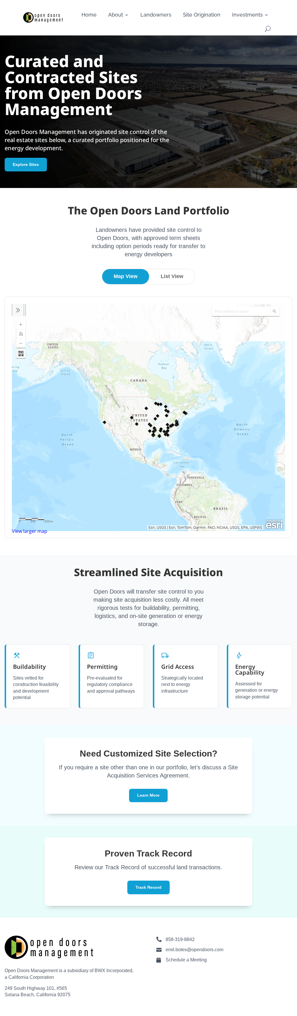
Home (89, 15)
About (115, 15)
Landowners (155, 15)
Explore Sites (26, 164)
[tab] (125, 276)
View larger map (29, 531)
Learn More (148, 795)
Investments (247, 15)
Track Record (148, 887)
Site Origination (201, 15)
